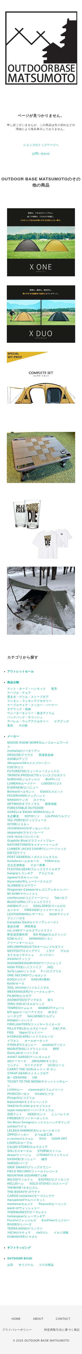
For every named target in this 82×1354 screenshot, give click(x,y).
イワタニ (13, 1040)
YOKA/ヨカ (52, 861)
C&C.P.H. (59, 1028)
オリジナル (26, 1264)
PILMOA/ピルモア (19, 995)
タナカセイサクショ (20, 955)
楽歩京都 (13, 926)
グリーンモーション (20, 942)
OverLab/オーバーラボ (22, 1053)
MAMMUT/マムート (51, 1008)
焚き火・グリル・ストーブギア (28, 696)
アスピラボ (46, 873)
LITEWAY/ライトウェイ (53, 1155)
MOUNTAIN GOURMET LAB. (27, 1175)
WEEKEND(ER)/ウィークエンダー (30, 991)
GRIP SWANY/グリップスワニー (29, 1167)
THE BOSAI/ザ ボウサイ (23, 1191)
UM (34, 1077)
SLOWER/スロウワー (21, 885)
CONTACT (63, 1318)
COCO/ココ (15, 767)
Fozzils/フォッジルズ (21, 1220)
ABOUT (38, 1318)
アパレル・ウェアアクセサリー (28, 721)
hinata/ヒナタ (44, 1093)
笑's (50, 999)
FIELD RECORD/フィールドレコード (32, 1171)
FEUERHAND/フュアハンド (26, 795)
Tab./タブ (60, 897)
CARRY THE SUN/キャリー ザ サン (31, 1069)
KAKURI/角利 (40, 979)
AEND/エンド (37, 1114)
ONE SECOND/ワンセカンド (27, 975)
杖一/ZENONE (17, 1077)
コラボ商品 (46, 1264)
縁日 (44, 1159)
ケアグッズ (61, 721)
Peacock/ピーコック (53, 1204)
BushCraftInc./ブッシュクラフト (29, 901)
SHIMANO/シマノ (41, 938)
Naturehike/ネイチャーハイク (27, 1102)
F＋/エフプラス (51, 971)
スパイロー (46, 955)
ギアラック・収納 (19, 709)
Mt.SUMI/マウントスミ (22, 893)
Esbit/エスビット (51, 791)
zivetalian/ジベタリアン (23, 750)
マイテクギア (33, 1065)
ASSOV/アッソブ (19, 959)
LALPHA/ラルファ (57, 816)
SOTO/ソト (32, 816)
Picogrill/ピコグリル (21, 1097)
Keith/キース (16, 983)
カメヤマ (13, 910)
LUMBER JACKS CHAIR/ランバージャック (37, 848)
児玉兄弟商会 (16, 865)
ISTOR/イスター (18, 824)
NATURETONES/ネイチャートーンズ (32, 844)
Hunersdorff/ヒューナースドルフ (29, 881)
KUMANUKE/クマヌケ (22, 1236)
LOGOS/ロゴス (51, 783)
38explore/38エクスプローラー (28, 763)
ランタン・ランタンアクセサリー (29, 701)
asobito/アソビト (54, 1044)
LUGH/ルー (15, 1089)
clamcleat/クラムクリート (46, 1089)
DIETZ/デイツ (16, 853)
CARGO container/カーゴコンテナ (31, 1195)
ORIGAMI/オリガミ (45, 1061)
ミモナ (50, 950)
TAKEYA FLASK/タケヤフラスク (29, 1106)
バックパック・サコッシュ (25, 717)
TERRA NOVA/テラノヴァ (25, 1228)
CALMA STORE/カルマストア (27, 1146)
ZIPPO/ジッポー (18, 1134)
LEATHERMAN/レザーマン (25, 914)
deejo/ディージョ (19, 1155)
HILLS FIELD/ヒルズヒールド (27, 1028)
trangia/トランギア (20, 873)
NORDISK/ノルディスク (23, 779)
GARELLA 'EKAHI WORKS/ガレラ (30, 812)
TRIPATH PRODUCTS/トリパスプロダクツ (36, 775)
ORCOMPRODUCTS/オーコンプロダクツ (35, 946)
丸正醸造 (13, 816)
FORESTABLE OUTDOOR (25, 808)
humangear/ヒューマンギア (26, 1216)
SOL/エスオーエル (19, 1151)
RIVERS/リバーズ (19, 1224)
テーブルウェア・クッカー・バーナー (32, 705)
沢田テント (14, 1114)
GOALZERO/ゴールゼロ (49, 906)
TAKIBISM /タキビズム (22, 1187)
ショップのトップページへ (41, 145)
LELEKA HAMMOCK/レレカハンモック (33, 1130)
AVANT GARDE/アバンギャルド (29, 1057)
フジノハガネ (16, 918)
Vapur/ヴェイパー (31, 1032)
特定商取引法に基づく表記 (62, 1329)
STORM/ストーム (49, 1151)
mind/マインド (59, 914)
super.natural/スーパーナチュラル (30, 1110)
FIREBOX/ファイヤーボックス (27, 1118)
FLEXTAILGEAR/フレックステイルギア (34, 869)
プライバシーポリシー (17, 1329)
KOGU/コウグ (16, 979)
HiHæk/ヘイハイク (20, 1020)
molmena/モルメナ (20, 1204)
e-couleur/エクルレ (20, 1138)
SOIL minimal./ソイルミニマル (28, 987)
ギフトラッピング (19, 1247)
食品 (10, 725)
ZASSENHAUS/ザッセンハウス (28, 828)
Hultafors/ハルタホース (23, 861)
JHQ (50, 967)
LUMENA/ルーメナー (21, 783)
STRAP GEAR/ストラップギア (28, 1073)
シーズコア (14, 1016)
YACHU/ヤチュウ (19, 1232)
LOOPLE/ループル (19, 1142)
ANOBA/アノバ (17, 906)
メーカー (13, 736)
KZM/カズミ (15, 938)
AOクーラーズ (16, 1061)
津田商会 (30, 926)
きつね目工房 (43, 1134)
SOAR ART (59, 1138)
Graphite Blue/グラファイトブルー (31, 840)
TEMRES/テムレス (20, 1008)
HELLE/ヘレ (15, 1183)
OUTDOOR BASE (19, 1258)
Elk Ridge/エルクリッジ (49, 934)
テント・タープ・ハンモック (26, 688)
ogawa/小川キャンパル (22, 877)
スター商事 (38, 865)
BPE (56, 1048)
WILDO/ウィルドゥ (20, 1179)
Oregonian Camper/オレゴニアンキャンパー (37, 889)
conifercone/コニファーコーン (28, 897)
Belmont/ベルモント (21, 791)
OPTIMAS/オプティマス (23, 804)
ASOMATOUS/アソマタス (24, 999)
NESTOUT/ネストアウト (24, 950)
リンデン (13, 1065)
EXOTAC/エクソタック (53, 1179)
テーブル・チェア (19, 692)
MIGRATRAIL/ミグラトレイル (27, 1048)
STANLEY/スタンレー (22, 1044)
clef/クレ (42, 1232)
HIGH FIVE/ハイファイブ (24, 967)
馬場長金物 (46, 755)
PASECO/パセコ (18, 1093)
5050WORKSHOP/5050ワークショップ (34, 963)
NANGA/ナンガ (17, 799)
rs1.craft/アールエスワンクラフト (30, 930)
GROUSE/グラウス (20, 755)
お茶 (10, 1264)
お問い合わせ (41, 153)
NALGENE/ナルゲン (41, 1016)
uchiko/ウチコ (17, 1126)
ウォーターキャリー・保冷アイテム (31, 713)
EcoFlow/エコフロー (56, 1220)
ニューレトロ (60, 1114)
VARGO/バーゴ (17, 1163)
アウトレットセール (20, 671)
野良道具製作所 (17, 934)
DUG (42, 1138)
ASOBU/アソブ (17, 759)
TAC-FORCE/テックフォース (27, 820)
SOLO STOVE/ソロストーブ (49, 1183)
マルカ (64, 950)
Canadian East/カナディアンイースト (33, 922)
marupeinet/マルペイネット (26, 1200)
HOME (16, 1318)
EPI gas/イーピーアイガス (25, 1012)
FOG (10, 1032)
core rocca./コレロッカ (23, 836)
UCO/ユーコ (56, 1065)
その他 (23, 725)
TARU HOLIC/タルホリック (26, 1004)
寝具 (54, 688)
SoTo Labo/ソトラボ (21, 971)
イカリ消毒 (61, 1232)
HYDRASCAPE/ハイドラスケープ (30, 1036)
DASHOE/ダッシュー (21, 1159)
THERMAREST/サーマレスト (27, 1212)
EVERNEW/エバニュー (22, 787)
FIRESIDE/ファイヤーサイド (44, 910)
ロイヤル (39, 799)
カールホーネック (36, 1040)
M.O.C (53, 1012)
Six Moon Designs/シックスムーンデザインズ (38, 1122)
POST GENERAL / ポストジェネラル (32, 857)
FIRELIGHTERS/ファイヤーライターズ (33, 1024)
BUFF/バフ (53, 779)
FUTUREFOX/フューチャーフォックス (33, 771)
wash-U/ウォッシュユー (23, 1208)
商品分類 (13, 682)
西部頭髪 (51, 804)
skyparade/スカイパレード (25, 832)
